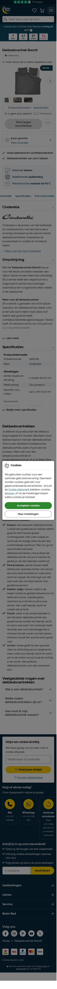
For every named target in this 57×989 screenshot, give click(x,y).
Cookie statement (18, 489)
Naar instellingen (28, 513)
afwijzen (9, 493)
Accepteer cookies (28, 505)
